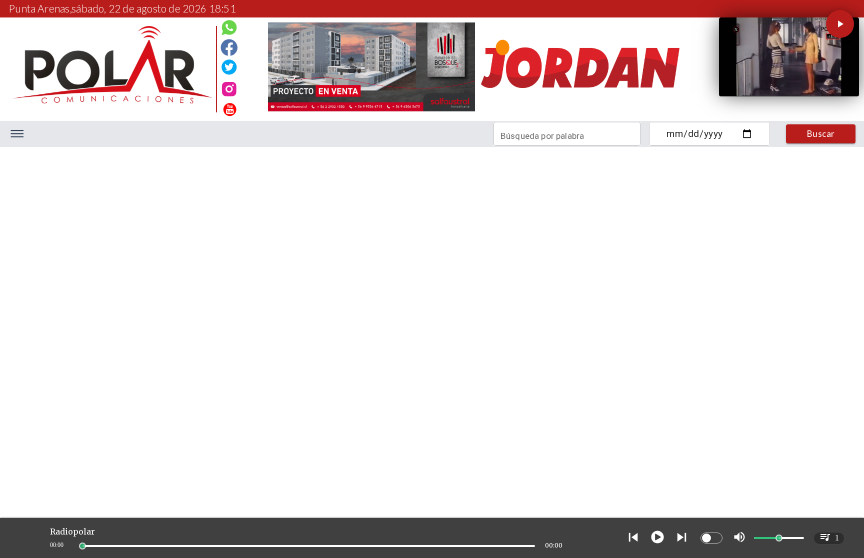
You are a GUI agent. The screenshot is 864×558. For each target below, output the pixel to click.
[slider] (82, 546)
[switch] (711, 538)
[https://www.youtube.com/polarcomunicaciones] (229, 108)
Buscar (821, 133)
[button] (840, 24)
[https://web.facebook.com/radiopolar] (229, 47)
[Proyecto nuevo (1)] (580, 110)
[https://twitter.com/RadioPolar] (229, 65)
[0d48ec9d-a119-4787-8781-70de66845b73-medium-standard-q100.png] (112, 100)
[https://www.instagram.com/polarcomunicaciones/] (229, 90)
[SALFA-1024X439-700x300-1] (372, 110)
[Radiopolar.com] (17, 134)
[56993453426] (229, 30)
